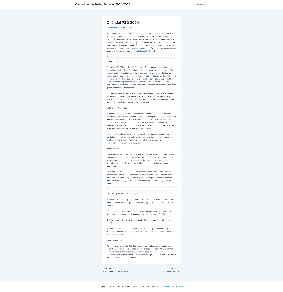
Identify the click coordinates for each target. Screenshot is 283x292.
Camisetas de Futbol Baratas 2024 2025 (102, 4)
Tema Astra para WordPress (172, 286)
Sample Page (200, 4)
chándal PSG (144, 51)
